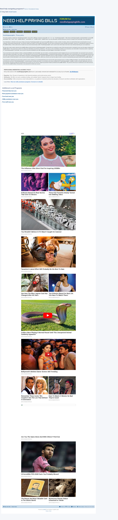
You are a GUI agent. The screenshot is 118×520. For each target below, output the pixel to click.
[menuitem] (10, 27)
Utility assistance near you (10, 99)
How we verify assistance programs (20, 81)
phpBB (44, 509)
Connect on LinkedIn (37, 81)
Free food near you (8, 96)
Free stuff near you (8, 102)
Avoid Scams (13, 12)
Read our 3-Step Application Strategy (31, 8)
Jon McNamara (74, 71)
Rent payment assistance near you (12, 93)
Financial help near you (9, 91)
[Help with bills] (48, 20)
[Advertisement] (39, 4)
